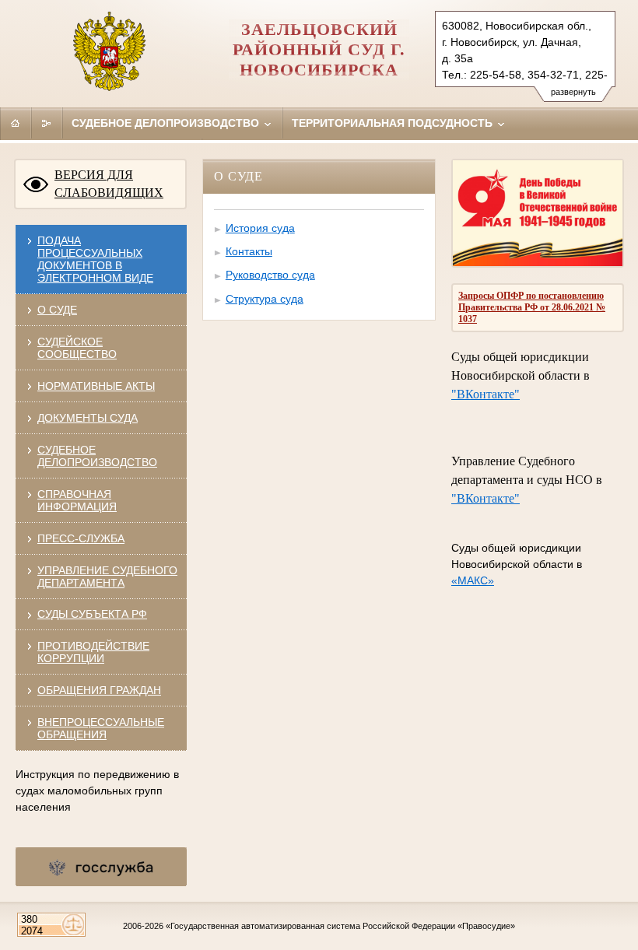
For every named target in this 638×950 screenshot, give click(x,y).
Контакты (249, 251)
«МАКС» (472, 580)
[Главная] (15, 122)
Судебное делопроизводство (167, 123)
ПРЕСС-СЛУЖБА (80, 538)
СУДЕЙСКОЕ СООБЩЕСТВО (77, 347)
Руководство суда (270, 274)
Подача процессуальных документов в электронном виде (95, 259)
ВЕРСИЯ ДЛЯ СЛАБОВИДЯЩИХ (108, 183)
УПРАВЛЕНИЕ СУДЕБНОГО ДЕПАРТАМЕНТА (107, 576)
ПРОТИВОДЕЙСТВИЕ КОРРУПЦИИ (93, 652)
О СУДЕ (57, 309)
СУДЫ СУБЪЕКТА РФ (92, 614)
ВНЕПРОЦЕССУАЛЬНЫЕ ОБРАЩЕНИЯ (100, 728)
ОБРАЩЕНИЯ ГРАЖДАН (99, 690)
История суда (260, 228)
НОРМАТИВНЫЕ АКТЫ (96, 386)
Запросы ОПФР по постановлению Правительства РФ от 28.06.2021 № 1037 (531, 307)
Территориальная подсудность (394, 123)
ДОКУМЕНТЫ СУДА (87, 418)
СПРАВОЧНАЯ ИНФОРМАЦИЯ (77, 500)
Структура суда (264, 299)
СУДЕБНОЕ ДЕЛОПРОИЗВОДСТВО (97, 455)
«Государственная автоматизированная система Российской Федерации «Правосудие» (340, 926)
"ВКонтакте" (485, 394)
